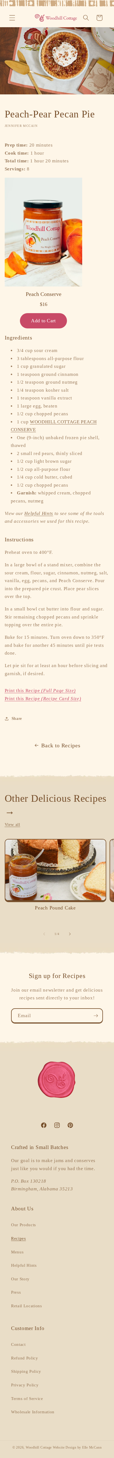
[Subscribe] (95, 1015)
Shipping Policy (26, 1371)
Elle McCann (92, 1447)
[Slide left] (44, 934)
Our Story (20, 1278)
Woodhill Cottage (39, 1447)
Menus (17, 1252)
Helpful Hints (38, 513)
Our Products (23, 1224)
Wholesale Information (33, 1411)
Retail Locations (26, 1305)
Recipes (18, 1238)
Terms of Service (27, 1398)
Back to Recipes (60, 745)
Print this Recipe (40, 690)
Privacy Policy (24, 1384)
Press (16, 1292)
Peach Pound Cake (55, 908)
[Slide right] (70, 934)
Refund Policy (24, 1358)
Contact (18, 1344)
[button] (12, 17)
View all (12, 824)
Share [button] (17, 718)
